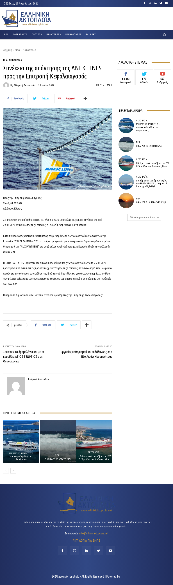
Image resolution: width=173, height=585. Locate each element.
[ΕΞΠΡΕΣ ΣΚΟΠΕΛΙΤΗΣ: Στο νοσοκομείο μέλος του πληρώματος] (21, 441)
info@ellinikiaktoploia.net (93, 533)
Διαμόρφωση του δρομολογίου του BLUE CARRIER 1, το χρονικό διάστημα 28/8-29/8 (151, 183)
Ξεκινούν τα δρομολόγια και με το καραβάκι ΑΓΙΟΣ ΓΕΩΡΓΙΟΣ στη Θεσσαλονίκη (24, 356)
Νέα (17, 50)
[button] (164, 34)
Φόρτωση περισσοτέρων (142, 217)
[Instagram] (150, 3)
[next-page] (13, 470)
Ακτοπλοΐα (29, 50)
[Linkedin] (155, 3)
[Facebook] (144, 3)
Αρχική (7, 50)
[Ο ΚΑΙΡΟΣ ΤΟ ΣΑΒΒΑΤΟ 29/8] (57, 441)
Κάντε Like (126, 72)
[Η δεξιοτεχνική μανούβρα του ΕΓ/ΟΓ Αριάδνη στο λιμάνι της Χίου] (94, 441)
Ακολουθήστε (144, 72)
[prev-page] (6, 470)
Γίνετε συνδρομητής (162, 74)
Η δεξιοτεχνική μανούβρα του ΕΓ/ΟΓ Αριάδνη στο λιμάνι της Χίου (94, 458)
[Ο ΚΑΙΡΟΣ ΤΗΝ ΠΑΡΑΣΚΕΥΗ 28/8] (126, 200)
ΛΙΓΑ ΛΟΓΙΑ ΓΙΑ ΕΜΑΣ (86, 540)
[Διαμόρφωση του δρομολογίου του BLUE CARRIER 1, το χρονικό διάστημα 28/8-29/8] (126, 182)
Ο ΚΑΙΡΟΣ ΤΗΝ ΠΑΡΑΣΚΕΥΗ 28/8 (151, 202)
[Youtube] (166, 3)
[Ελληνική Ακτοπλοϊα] (6, 85)
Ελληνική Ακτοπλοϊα (24, 85)
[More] (85, 98)
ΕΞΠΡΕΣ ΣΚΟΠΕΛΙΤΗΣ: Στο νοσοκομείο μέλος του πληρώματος (21, 456)
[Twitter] (161, 3)
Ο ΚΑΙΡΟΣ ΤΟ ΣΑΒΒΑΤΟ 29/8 (58, 459)
